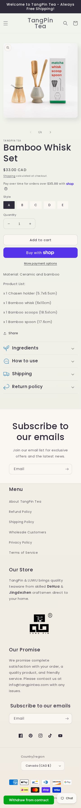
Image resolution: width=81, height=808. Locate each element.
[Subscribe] (67, 469)
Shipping (9, 176)
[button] (6, 23)
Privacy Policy (20, 542)
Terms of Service (23, 552)
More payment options (40, 263)
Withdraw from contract (29, 800)
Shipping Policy (21, 522)
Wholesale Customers (27, 532)
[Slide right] (50, 132)
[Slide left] (31, 132)
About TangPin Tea (25, 501)
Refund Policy (20, 511)
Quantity (9, 215)
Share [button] (13, 333)
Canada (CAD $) (38, 765)
